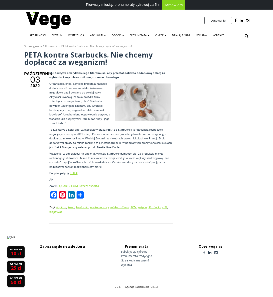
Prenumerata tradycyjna (136, 256)
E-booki (117, 35)
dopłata (61, 207)
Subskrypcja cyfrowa (134, 251)
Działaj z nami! (181, 35)
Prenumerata (138, 35)
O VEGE (159, 35)
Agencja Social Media (137, 287)
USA (164, 207)
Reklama (201, 35)
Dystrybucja (76, 35)
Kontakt (218, 35)
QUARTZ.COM (68, 186)
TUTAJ (74, 173)
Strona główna (33, 46)
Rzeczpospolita (89, 186)
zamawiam (173, 4)
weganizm (55, 212)
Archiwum (97, 35)
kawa (71, 207)
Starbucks (154, 207)
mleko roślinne (119, 207)
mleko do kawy (99, 207)
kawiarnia (82, 207)
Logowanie (218, 20)
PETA (133, 207)
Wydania (126, 265)
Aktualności (38, 35)
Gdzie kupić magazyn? (135, 260)
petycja (142, 207)
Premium (57, 35)
